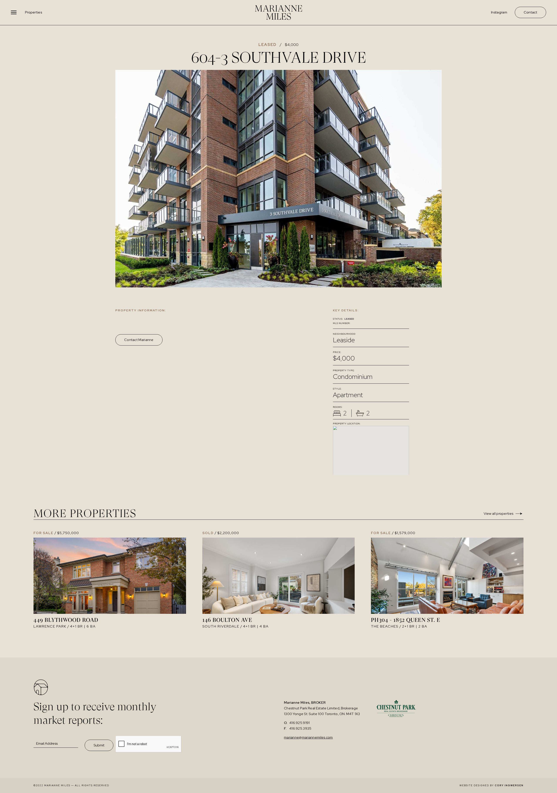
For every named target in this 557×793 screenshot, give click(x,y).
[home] (278, 12)
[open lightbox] (278, 178)
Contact (530, 12)
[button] (14, 12)
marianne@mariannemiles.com (308, 737)
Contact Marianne (139, 339)
